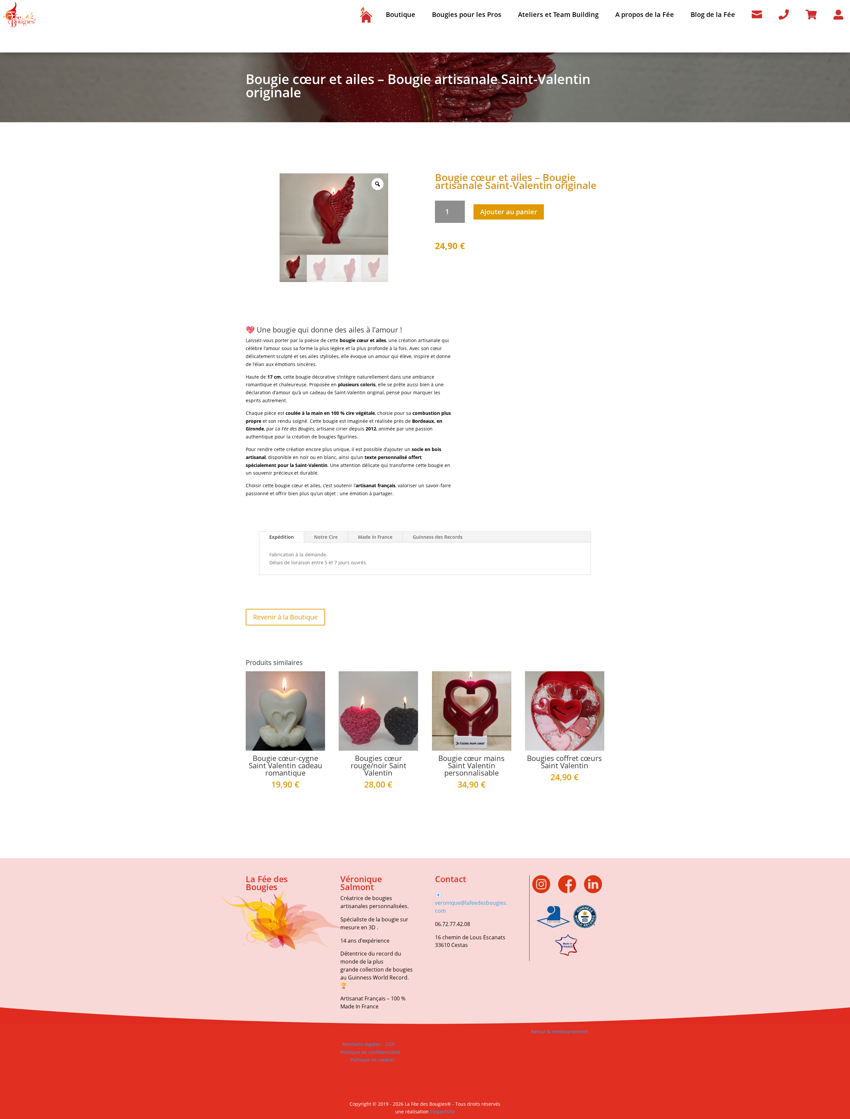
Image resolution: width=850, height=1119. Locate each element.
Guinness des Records (438, 537)
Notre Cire (326, 537)
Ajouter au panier (508, 211)
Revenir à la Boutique (285, 616)
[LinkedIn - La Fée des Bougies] (593, 891)
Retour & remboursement (559, 1031)
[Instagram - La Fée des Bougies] (544, 891)
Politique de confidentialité (370, 1052)
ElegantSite (442, 1111)
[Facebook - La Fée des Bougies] (570, 891)
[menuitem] (366, 14)
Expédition (281, 537)
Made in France (375, 537)
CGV (389, 1044)
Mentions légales (361, 1044)
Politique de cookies (372, 1060)
